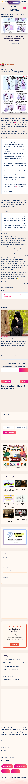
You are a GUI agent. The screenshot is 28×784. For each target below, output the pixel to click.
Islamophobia (8, 14)
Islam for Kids (15, 771)
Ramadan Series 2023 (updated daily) (11, 666)
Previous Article (6, 381)
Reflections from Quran (8, 570)
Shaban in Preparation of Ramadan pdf (11, 672)
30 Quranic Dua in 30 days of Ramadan (11, 659)
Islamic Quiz (5, 567)
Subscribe (23, 370)
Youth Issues (5, 574)
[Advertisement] (14, 50)
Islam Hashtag (17, 777)
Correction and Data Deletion (7, 757)
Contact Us (3, 750)
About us (3, 744)
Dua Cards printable (7, 683)
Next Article (24, 381)
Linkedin (13, 355)
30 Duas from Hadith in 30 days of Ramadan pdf (13, 662)
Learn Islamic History (20, 766)
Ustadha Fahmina (10, 64)
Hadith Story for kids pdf (8, 676)
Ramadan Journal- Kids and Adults (10, 669)
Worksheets (6, 771)
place (16, 186)
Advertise (3, 754)
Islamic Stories (6, 564)
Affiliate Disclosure (5, 747)
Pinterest (21, 355)
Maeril (15, 122)
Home (2, 14)
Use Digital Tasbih (7, 766)
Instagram (8, 355)
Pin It (26, 76)
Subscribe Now (9, 432)
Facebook (3, 355)
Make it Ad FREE (5, 760)
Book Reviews (6, 580)
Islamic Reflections (7, 557)
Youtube (17, 355)
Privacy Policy (4, 740)
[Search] (24, 8)
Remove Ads (15, 644)
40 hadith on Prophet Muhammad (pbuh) (11, 679)
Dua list (4, 560)
